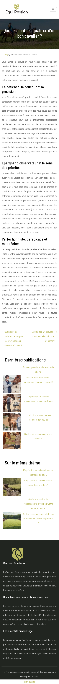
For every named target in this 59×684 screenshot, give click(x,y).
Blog (6, 55)
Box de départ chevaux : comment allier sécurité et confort (43, 336)
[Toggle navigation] (53, 9)
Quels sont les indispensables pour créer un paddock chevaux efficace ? (14, 338)
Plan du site (29, 681)
